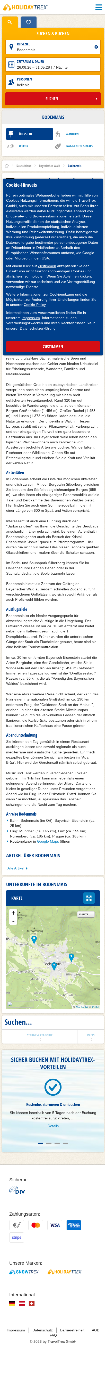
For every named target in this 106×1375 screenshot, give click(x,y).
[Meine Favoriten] (29, 22)
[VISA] (54, 1225)
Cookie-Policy (35, 305)
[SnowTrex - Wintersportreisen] (24, 1271)
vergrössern (89, 898)
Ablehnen (71, 276)
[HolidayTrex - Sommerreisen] (65, 1271)
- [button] (13, 920)
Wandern (72, 134)
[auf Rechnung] (16, 1225)
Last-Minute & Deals (79, 146)
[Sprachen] (12, 1303)
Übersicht (25, 134)
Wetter (23, 146)
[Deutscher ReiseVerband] (17, 1190)
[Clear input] (96, 47)
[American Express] (73, 1225)
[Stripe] (16, 1237)
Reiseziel (23, 44)
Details (53, 1126)
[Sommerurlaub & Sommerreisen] (25, 7)
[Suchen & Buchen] (10, 22)
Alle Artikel (15, 868)
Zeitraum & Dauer (30, 61)
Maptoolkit (82, 1007)
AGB (95, 1330)
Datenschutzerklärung (38, 328)
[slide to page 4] (65, 1143)
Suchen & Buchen (53, 34)
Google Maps (48, 841)
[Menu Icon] (99, 7)
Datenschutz (42, 1330)
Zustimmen (47, 266)
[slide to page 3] (57, 1143)
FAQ (53, 1335)
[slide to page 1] (40, 1143)
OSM (95, 1007)
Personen (24, 79)
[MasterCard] (35, 1225)
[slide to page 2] (48, 1143)
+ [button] (13, 913)
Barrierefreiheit (72, 1330)
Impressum (31, 318)
